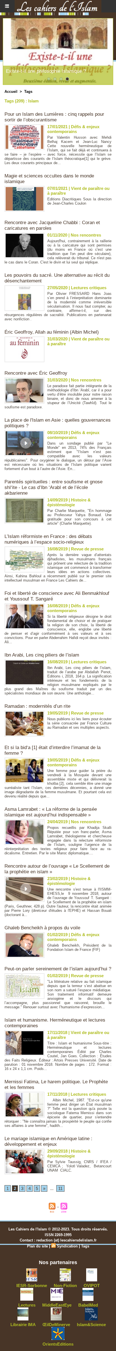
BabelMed (88, 1305)
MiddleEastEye (57, 1305)
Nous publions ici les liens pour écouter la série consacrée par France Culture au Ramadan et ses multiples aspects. (79, 723)
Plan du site (37, 1246)
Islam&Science (91, 1324)
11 (60, 1188)
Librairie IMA (23, 1324)
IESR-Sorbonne (31, 1285)
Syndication (67, 1246)
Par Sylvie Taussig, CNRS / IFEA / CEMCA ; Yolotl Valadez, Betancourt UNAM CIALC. (79, 1166)
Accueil (11, 91)
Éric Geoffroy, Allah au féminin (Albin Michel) (52, 332)
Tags (28, 91)
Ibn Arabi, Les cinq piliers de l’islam (42, 655)
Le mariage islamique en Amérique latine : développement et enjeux (48, 1141)
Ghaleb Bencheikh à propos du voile (42, 927)
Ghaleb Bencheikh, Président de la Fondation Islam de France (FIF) (79, 947)
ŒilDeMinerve (56, 1324)
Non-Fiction (65, 1285)
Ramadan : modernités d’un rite (37, 706)
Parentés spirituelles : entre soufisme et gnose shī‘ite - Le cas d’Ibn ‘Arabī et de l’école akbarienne (53, 487)
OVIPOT (92, 1285)
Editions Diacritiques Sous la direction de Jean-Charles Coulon (79, 201)
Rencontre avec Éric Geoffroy (36, 373)
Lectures (26, 1305)
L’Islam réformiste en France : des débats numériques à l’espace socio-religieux (48, 539)
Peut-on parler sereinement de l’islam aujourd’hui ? (58, 969)
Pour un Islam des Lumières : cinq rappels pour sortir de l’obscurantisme (54, 117)
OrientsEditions (58, 1344)
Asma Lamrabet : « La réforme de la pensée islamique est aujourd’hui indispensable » (51, 812)
